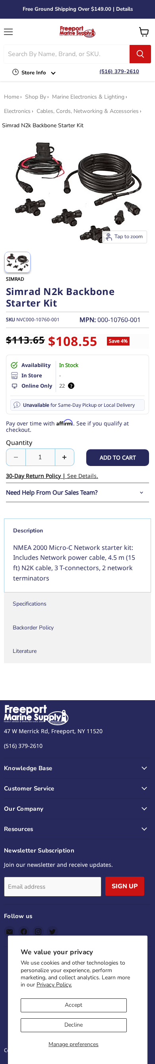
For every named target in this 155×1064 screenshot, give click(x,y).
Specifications (29, 604)
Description (28, 530)
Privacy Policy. (54, 984)
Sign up (125, 886)
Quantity (19, 442)
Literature (25, 651)
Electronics (17, 111)
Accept (73, 1005)
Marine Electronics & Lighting (88, 97)
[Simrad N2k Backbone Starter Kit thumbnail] (17, 262)
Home (11, 97)
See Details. (52, 476)
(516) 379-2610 (119, 71)
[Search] (140, 54)
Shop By (35, 97)
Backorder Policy (33, 627)
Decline (73, 1025)
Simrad (15, 279)
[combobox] (67, 54)
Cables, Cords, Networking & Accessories (88, 111)
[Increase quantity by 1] (65, 457)
